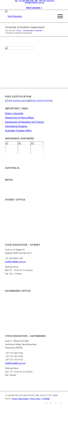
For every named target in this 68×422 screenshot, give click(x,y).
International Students (16, 126)
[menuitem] (51, 16)
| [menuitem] (35, 1)
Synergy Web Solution (20, 398)
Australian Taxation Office (18, 130)
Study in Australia (14, 113)
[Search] (51, 16)
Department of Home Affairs (19, 117)
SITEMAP (46, 398)
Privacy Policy (35, 398)
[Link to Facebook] (46, 402)
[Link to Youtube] (60, 402)
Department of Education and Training (24, 121)
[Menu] (58, 16)
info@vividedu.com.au (15, 261)
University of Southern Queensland (24, 27)
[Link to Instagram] (55, 402)
